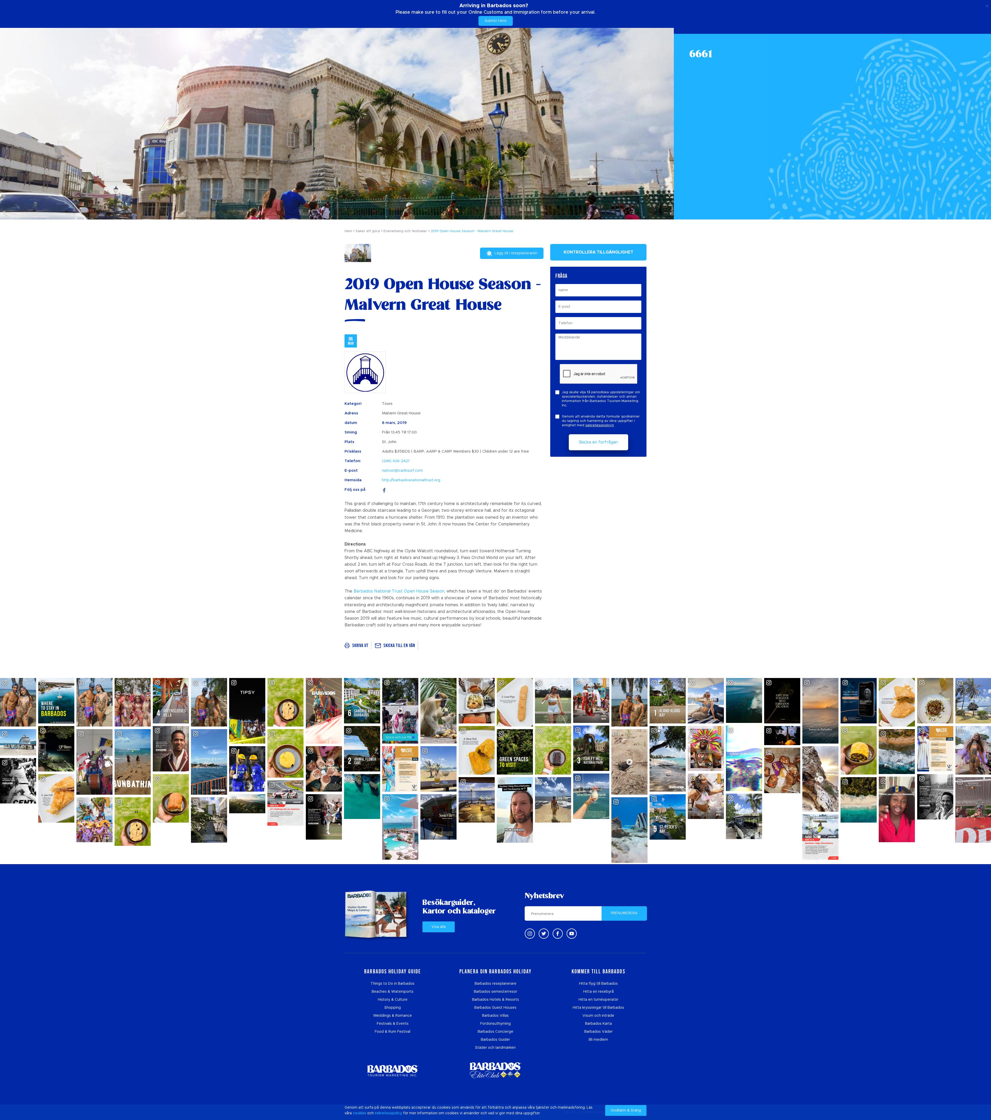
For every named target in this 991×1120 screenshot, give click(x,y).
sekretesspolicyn (599, 425)
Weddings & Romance (392, 1016)
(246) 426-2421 (395, 461)
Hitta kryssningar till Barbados (598, 1007)
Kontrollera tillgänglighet (598, 252)
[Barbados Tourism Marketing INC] (392, 1070)
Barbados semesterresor (495, 991)
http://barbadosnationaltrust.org (411, 480)
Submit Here (496, 21)
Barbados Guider (495, 1040)
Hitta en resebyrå (598, 991)
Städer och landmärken (495, 1048)
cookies (359, 1113)
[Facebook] (384, 490)
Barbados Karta (598, 1024)
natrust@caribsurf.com (402, 470)
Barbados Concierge (495, 1032)
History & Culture (392, 999)
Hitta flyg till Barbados (598, 983)
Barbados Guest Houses (495, 1007)
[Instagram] (530, 933)
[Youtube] (571, 933)
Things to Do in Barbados (392, 983)
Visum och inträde (598, 1016)
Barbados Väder (598, 1032)
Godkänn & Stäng (626, 1110)
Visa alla (438, 927)
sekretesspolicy (388, 1113)
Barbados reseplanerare (495, 983)
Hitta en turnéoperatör (598, 999)
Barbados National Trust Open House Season (399, 591)
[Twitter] (544, 933)
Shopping (392, 1007)
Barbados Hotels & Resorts (495, 999)
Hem (348, 231)
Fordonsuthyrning (495, 1024)
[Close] (987, 5)
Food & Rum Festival (392, 1032)
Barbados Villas (495, 1016)
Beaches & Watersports (392, 991)
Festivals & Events (393, 1024)
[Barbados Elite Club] (495, 1070)
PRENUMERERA (624, 913)
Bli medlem (598, 1040)
